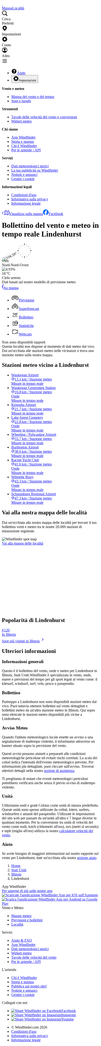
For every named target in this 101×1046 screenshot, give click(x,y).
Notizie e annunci (24, 175)
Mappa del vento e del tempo (32, 97)
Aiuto (21, 73)
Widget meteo (21, 121)
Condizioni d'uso (23, 195)
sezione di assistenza (59, 771)
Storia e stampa (22, 142)
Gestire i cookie (23, 179)
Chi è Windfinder (24, 146)
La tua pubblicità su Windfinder (34, 170)
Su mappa (11, 288)
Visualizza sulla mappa (26, 214)
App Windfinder (23, 137)
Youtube (67, 1019)
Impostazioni (27, 80)
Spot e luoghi (21, 101)
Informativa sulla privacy (29, 199)
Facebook (56, 214)
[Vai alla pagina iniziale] (2, 4)
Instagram (68, 1015)
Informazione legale (26, 203)
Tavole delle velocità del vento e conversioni (44, 117)
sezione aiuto (86, 858)
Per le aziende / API (26, 150)
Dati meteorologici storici (30, 166)
